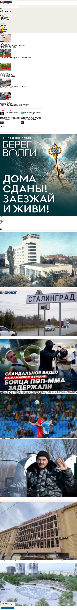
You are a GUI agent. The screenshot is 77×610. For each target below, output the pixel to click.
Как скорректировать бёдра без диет (6, 103)
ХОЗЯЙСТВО (2, 26)
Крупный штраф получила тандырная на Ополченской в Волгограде (10, 338)
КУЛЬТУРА (1, 15)
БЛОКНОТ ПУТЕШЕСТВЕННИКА (5, 11)
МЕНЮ (1, 8)
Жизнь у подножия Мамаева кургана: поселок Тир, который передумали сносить (13, 90)
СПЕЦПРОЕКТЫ (2, 23)
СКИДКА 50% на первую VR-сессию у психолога (8, 47)
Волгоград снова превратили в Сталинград (7, 74)
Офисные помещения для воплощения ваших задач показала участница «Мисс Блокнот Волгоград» (16, 61)
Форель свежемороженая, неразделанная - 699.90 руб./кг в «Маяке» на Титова (12, 45)
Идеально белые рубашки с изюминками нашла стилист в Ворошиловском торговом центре (14, 105)
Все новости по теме (3, 44)
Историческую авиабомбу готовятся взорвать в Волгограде (20, 393)
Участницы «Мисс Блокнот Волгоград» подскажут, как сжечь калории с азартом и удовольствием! (37, 560)
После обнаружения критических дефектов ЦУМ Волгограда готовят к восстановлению (12, 560)
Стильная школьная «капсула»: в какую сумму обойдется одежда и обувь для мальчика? (14, 104)
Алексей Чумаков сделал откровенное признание (39, 392)
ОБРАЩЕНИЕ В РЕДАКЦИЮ (4, 19)
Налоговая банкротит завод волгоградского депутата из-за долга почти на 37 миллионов (65, 560)
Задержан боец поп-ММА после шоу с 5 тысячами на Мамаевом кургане (10, 391)
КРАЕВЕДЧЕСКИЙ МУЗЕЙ (4, 14)
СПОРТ (1, 24)
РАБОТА (5, 29)
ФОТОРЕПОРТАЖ (3, 25)
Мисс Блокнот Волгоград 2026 (5, 48)
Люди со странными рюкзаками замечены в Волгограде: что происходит (39, 393)
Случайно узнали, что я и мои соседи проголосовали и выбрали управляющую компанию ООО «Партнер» (34, 391)
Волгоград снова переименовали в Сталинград (7, 76)
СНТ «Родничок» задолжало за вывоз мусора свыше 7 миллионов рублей (56, 392)
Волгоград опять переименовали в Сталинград (7, 75)
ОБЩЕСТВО (2, 20)
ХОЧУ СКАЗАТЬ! (2, 27)
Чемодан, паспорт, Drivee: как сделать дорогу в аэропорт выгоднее (22, 392)
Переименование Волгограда (4, 62)
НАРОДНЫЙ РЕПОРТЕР (4, 17)
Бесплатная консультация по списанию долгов (7, 46)
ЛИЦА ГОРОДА (2, 16)
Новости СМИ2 (2, 126)
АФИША (1, 10)
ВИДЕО (1, 12)
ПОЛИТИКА (2, 21)
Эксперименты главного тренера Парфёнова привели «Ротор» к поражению (11, 438)
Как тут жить (2, 77)
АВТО (1, 9)
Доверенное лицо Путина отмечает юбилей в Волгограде (57, 391)
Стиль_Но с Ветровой (3, 91)
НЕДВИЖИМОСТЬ (3, 18)
